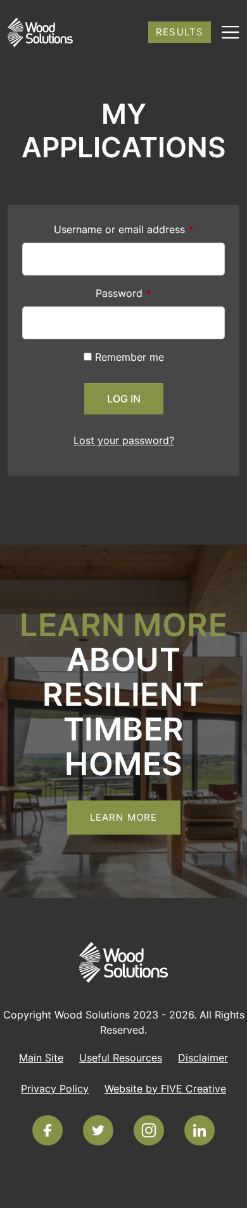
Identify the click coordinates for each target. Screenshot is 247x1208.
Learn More (124, 817)
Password (123, 293)
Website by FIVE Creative (165, 1088)
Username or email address (124, 229)
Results (179, 32)
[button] (225, 27)
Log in (124, 398)
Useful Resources (120, 1057)
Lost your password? (123, 440)
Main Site (41, 1057)
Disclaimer (203, 1057)
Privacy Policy (55, 1088)
